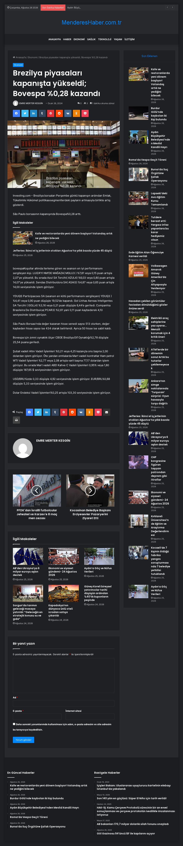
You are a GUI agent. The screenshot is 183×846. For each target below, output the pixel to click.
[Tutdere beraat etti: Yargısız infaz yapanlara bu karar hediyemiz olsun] (138, 222)
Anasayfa (54, 39)
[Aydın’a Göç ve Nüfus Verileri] (99, 556)
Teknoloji (104, 39)
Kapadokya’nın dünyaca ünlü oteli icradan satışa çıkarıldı (60, 610)
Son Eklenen (149, 56)
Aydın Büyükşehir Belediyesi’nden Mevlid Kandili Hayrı (97, 7)
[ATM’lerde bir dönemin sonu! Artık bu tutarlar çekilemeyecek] (138, 354)
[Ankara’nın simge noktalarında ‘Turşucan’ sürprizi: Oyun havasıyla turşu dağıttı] (138, 386)
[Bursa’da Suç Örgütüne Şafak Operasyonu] (138, 174)
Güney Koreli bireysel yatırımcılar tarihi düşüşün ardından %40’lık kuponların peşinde (98, 593)
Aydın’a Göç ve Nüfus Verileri (98, 569)
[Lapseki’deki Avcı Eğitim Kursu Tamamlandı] (138, 198)
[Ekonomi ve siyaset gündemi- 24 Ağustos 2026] (63, 556)
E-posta (18, 710)
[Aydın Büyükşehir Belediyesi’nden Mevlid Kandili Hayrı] (138, 137)
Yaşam (118, 39)
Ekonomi (79, 39)
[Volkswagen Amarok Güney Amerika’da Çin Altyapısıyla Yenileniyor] (138, 270)
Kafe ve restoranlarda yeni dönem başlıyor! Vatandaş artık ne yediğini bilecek (160, 82)
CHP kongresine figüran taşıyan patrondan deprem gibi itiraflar (159, 468)
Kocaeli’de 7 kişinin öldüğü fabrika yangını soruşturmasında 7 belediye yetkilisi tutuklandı (160, 561)
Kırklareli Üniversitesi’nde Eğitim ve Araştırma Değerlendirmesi (160, 525)
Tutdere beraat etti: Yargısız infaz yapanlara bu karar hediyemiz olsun (160, 228)
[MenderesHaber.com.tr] (91, 22)
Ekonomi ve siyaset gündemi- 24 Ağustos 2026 (62, 571)
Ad (15, 697)
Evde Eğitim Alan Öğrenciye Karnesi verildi (146, 254)
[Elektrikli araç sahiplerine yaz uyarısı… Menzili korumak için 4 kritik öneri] (138, 323)
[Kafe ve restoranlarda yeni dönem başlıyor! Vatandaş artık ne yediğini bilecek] (23, 238)
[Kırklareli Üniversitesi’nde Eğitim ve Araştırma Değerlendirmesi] (138, 521)
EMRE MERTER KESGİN (31, 103)
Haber (67, 39)
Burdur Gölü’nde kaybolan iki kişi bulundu (159, 113)
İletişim (130, 39)
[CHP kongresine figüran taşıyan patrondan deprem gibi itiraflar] (138, 462)
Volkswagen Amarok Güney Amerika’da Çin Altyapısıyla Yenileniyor (159, 277)
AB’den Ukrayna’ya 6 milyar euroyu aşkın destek (26, 571)
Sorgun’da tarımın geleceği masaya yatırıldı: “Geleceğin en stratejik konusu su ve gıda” (28, 612)
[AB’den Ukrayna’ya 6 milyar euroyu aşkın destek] (28, 556)
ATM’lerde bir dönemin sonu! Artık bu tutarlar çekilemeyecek (160, 359)
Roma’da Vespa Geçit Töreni (147, 160)
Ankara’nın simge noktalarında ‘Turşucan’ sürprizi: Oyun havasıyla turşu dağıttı (160, 392)
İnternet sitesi (73, 710)
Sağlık (91, 39)
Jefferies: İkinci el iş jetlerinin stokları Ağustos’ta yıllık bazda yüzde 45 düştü (62, 250)
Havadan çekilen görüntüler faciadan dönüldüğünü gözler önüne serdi (148, 304)
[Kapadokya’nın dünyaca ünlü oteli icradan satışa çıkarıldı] (63, 593)
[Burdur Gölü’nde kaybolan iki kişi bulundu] (138, 113)
